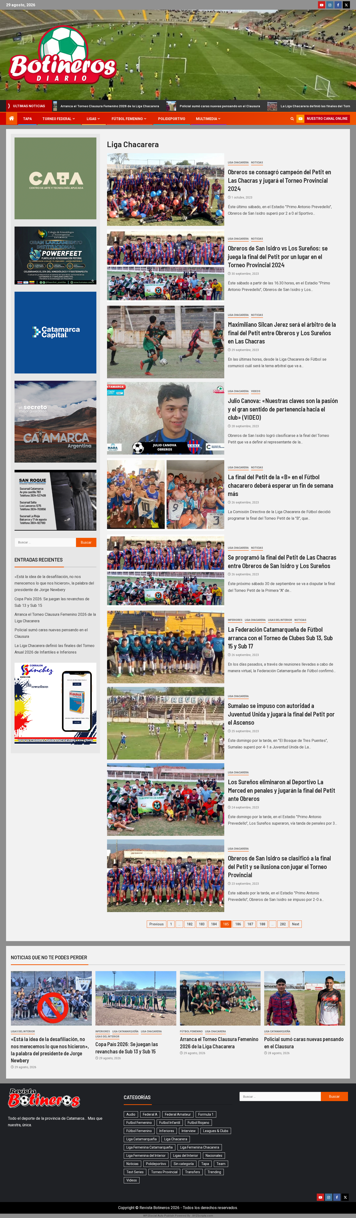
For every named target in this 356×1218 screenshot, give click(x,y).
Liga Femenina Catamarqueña (149, 1147)
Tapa (27, 119)
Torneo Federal (56, 119)
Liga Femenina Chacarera (199, 1147)
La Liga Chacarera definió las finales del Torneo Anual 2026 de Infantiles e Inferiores (250, 106)
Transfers (192, 1172)
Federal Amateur (178, 1114)
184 (214, 924)
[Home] (11, 118)
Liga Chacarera (238, 162)
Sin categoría (184, 1164)
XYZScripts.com (202, 1215)
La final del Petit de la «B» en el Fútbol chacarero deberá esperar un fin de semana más (280, 485)
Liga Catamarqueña (125, 1031)
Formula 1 (206, 1114)
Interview (189, 1131)
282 (283, 924)
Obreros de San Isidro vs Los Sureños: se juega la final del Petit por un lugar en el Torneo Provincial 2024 (278, 256)
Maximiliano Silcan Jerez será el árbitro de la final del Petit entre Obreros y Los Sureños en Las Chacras (282, 332)
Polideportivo (171, 119)
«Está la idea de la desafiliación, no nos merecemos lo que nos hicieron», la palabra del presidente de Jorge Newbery (54, 583)
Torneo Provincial (164, 1172)
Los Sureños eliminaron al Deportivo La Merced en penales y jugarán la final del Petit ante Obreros (281, 790)
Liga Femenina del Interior (146, 1155)
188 (262, 924)
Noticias (257, 162)
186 (238, 924)
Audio (130, 1114)
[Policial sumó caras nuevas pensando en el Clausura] (304, 998)
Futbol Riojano (198, 1123)
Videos (255, 391)
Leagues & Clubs (215, 1131)
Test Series (135, 1172)
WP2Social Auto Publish (158, 1215)
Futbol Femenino (139, 1123)
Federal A (150, 1114)
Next (295, 924)
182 (190, 924)
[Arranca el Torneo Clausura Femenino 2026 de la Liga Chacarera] (220, 998)
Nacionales (214, 1155)
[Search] (292, 118)
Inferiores (235, 620)
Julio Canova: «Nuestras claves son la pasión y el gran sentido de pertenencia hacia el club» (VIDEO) (283, 409)
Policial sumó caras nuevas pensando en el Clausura (124, 106)
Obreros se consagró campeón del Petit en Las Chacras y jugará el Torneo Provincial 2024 (279, 180)
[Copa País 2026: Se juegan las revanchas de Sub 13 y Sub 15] (135, 998)
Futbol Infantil (169, 1123)
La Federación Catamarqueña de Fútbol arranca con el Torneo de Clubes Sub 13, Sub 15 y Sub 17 (280, 637)
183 (202, 924)
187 (250, 924)
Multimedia (206, 119)
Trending (214, 1172)
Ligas (91, 119)
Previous (156, 924)
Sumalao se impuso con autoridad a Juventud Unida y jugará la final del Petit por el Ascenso (281, 714)
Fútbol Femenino (127, 119)
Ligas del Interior (280, 620)
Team (221, 1164)
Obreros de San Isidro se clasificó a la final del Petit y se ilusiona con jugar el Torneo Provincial (279, 866)
